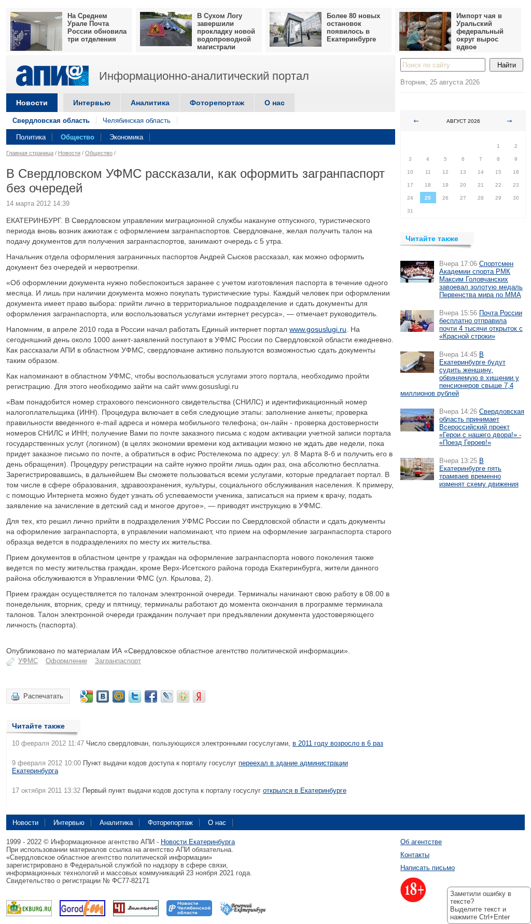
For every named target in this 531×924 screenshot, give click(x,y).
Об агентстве (421, 842)
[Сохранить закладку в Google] (86, 696)
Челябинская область (137, 120)
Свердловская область (51, 120)
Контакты (414, 855)
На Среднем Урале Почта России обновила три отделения (97, 27)
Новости (32, 103)
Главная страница (29, 153)
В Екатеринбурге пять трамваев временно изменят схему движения (479, 472)
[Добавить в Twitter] (135, 696)
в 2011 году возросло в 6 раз (337, 743)
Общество (77, 137)
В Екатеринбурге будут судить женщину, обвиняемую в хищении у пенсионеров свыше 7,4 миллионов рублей (459, 374)
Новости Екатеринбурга (198, 842)
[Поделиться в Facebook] (151, 696)
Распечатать (43, 696)
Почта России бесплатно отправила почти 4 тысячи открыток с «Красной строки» (481, 324)
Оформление (66, 661)
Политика (31, 137)
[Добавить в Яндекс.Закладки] (199, 696)
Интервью (91, 103)
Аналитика (150, 103)
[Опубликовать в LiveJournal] (167, 696)
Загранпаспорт (118, 661)
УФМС (28, 661)
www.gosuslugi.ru (317, 329)
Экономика (126, 137)
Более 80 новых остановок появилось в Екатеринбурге (353, 27)
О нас (274, 103)
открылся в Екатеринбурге (304, 790)
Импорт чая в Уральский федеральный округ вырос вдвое (480, 31)
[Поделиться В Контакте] (102, 696)
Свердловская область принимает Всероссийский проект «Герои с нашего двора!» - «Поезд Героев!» (481, 427)
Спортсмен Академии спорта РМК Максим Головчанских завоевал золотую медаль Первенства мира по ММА (481, 279)
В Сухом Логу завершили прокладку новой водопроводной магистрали (226, 31)
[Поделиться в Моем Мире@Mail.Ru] (119, 696)
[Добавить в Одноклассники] (183, 696)
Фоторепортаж (217, 103)
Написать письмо (427, 868)
